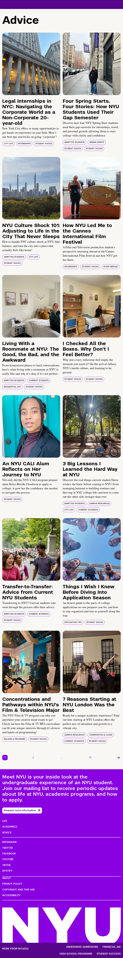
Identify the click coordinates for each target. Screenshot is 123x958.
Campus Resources (99, 503)
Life (4, 821)
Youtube (8, 859)
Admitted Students (74, 142)
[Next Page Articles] (118, 757)
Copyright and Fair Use (18, 889)
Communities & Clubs (100, 735)
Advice (7, 832)
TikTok (6, 865)
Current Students (39, 380)
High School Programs (76, 954)
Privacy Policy (12, 883)
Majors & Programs (14, 739)
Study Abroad (110, 266)
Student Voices (43, 143)
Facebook (9, 853)
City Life (8, 143)
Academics (9, 826)
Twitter (7, 847)
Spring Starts (96, 142)
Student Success (109, 954)
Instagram (9, 842)
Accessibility (11, 895)
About (6, 878)
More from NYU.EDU (15, 948)
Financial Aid (112, 947)
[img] (31, 64)
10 (90, 757)
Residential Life (12, 387)
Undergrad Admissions (82, 947)
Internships (24, 143)
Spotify (7, 870)
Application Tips (73, 622)
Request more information (20, 810)
